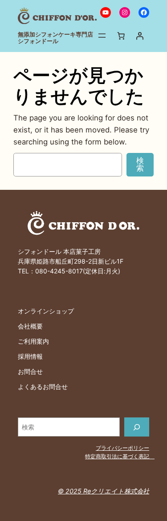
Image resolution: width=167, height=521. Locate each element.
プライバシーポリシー (122, 448)
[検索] (136, 427)
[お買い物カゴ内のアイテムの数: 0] (121, 35)
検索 (140, 164)
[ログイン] (139, 35)
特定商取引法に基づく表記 (120, 456)
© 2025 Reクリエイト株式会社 (103, 491)
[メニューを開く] (102, 35)
